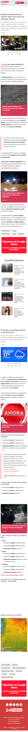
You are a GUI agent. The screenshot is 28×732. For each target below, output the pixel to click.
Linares (14, 234)
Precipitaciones (5, 234)
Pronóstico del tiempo (7, 671)
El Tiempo (4, 674)
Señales (20, 2)
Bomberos (21, 234)
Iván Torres (19, 671)
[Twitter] (15, 54)
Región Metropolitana (7, 677)
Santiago (14, 665)
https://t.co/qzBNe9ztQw (10, 469)
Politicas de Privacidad (14, 723)
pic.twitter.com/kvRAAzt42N (10, 471)
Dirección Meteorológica (18, 668)
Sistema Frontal (5, 231)
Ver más (4, 113)
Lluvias (14, 231)
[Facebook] (12, 54)
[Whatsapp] (8, 54)
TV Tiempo (12, 674)
